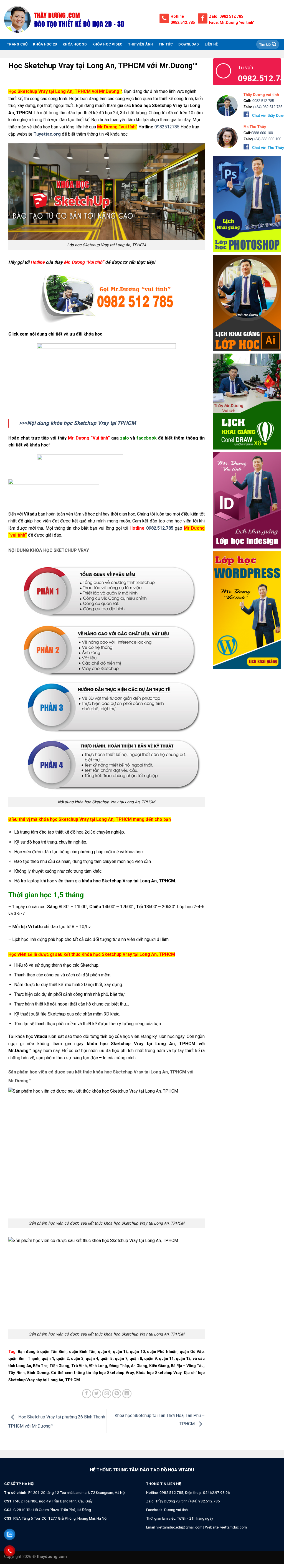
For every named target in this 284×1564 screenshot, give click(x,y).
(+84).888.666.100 (266, 139)
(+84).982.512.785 (267, 107)
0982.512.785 (183, 22)
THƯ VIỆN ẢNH (140, 44)
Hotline (177, 16)
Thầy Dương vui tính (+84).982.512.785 (187, 1501)
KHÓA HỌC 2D (45, 44)
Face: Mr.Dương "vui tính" (231, 22)
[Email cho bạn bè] (106, 1393)
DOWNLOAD (188, 44)
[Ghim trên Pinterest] (116, 1393)
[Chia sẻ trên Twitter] (96, 1393)
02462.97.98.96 (216, 1492)
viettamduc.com (233, 1527)
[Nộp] (274, 44)
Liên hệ (211, 44)
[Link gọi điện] (106, 298)
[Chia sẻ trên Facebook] (86, 1393)
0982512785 (166, 127)
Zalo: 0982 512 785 (226, 16)
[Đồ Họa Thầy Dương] (77, 19)
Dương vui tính (176, 1509)
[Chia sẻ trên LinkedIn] (126, 1393)
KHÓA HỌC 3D (75, 44)
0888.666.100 (262, 133)
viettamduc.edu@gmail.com (179, 1527)
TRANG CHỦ (17, 44)
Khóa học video (107, 44)
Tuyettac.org (47, 134)
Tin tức (166, 44)
